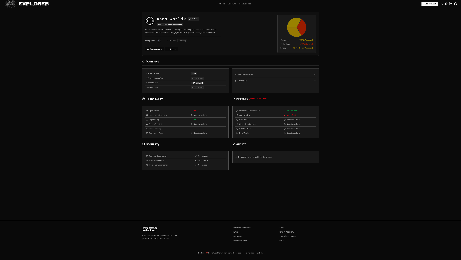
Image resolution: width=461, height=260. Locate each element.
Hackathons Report (287, 236)
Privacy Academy (286, 232)
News (281, 228)
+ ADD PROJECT (429, 4)
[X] (442, 4)
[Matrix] (450, 3)
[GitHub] (455, 3)
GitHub (259, 253)
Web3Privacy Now (220, 253)
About (222, 4)
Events (236, 232)
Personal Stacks (240, 241)
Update (195, 19)
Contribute (245, 4)
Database (237, 236)
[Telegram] (446, 3)
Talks (281, 241)
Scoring (232, 4)
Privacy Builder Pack (242, 228)
